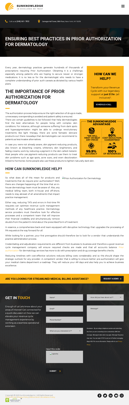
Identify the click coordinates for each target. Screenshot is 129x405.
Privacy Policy (22, 397)
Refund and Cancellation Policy (42, 397)
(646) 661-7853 (23, 21)
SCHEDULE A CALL (103, 105)
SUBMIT (53, 371)
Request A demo (111, 279)
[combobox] (64, 331)
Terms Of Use (10, 397)
